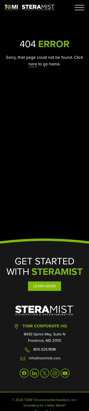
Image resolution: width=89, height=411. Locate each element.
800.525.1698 (44, 349)
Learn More (44, 286)
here (32, 64)
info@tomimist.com (45, 358)
